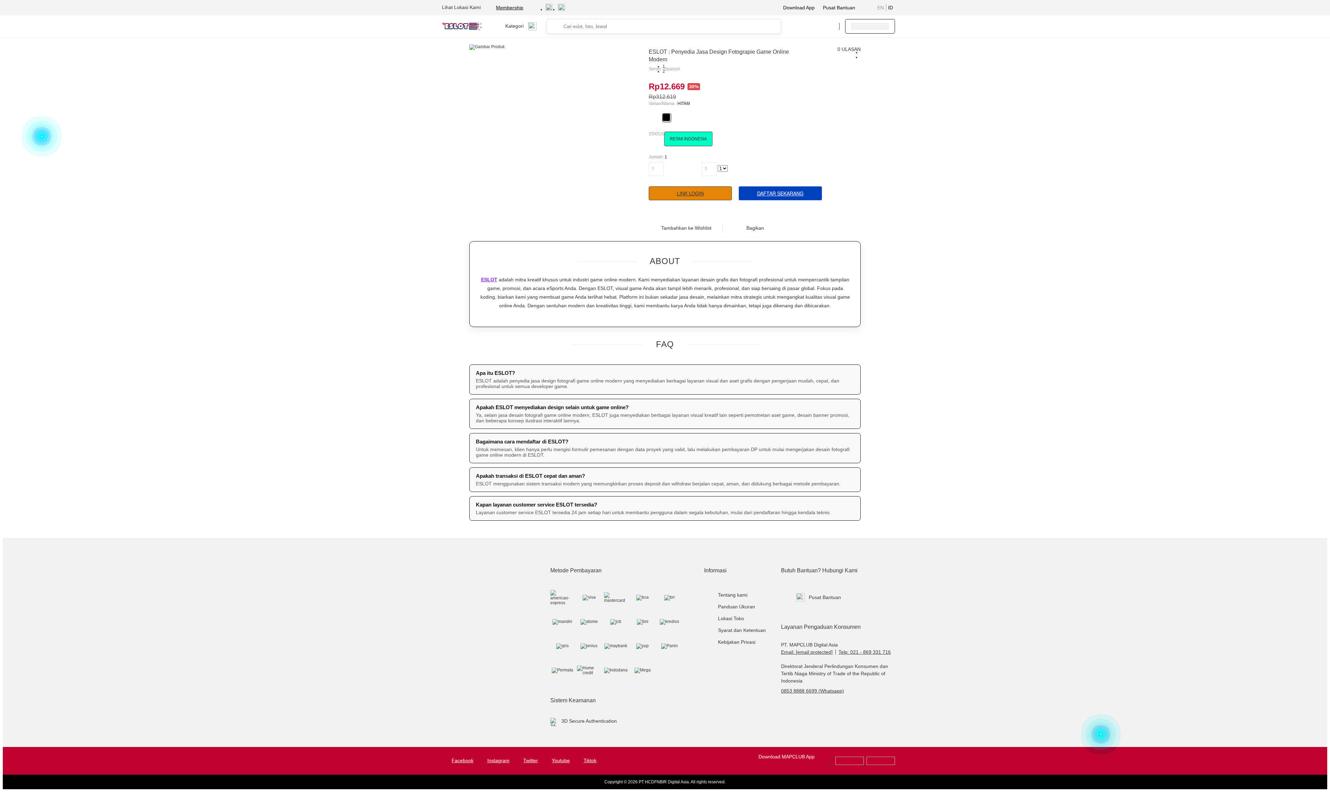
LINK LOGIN (690, 193)
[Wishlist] (799, 26)
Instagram (498, 760)
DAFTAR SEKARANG (780, 193)
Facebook (462, 760)
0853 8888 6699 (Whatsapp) (812, 691)
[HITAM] (666, 117)
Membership (509, 7)
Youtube (561, 760)
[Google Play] (849, 763)
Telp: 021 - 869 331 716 (865, 652)
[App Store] (881, 763)
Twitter (530, 760)
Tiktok (590, 760)
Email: (807, 652)
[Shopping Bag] (813, 26)
